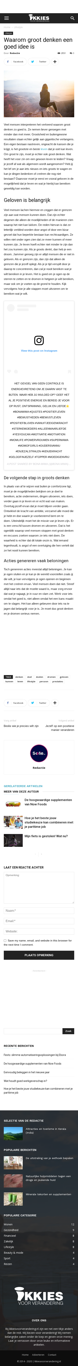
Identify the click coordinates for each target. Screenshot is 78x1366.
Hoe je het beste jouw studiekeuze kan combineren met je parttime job (49, 822)
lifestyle (31, 681)
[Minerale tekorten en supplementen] (13, 1199)
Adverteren (38, 1354)
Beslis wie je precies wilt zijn (21, 726)
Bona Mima (40, 463)
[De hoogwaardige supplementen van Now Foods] (13, 804)
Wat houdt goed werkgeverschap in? (26, 1080)
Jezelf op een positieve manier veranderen (59, 728)
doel (29, 676)
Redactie (15, 53)
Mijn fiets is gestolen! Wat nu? (46, 836)
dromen (51, 676)
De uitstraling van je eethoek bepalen (49, 1158)
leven (44, 149)
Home (7, 27)
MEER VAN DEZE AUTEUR (21, 791)
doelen (39, 676)
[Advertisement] (39, 6)
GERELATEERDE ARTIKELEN (23, 786)
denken (19, 676)
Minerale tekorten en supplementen (48, 1194)
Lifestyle (18, 27)
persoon (44, 681)
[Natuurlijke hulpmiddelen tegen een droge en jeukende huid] (13, 1180)
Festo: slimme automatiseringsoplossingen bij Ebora (35, 1054)
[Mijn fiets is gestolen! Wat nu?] (13, 840)
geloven (64, 676)
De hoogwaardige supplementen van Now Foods (32, 1063)
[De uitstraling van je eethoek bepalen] (13, 1162)
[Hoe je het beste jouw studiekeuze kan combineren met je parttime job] (13, 822)
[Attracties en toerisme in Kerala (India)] (13, 1133)
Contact (52, 1354)
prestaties (57, 681)
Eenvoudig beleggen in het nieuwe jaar (27, 1072)
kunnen (9, 681)
